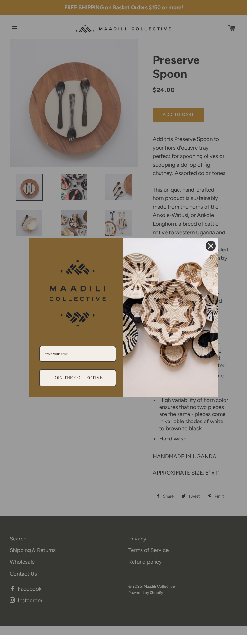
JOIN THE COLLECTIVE (78, 378)
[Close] (210, 246)
